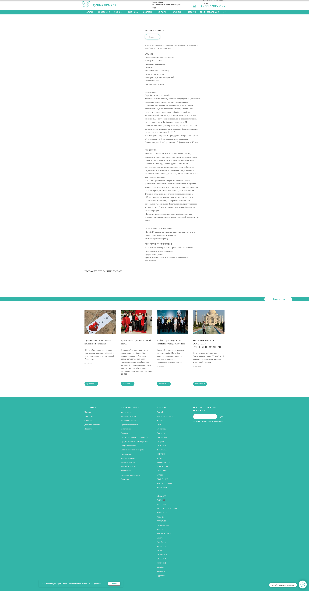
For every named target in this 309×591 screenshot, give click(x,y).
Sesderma (160, 420)
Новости (88, 429)
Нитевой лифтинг (128, 462)
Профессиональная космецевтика (134, 441)
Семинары (88, 420)
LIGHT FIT (161, 446)
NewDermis (161, 542)
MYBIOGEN (162, 513)
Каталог (87, 412)
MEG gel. (161, 517)
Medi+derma (162, 488)
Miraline (160, 529)
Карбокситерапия (128, 458)
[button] (210, 12)
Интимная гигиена (128, 467)
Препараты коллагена (130, 425)
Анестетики (126, 471)
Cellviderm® (162, 471)
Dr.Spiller (160, 441)
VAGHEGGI (162, 546)
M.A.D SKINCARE (165, 416)
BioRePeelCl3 (162, 479)
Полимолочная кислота (130, 475)
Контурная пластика (129, 420)
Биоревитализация (128, 416)
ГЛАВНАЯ (90, 407)
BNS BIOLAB (163, 525)
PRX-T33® (161, 504)
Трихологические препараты (132, 450)
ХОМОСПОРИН (164, 534)
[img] (194, 6)
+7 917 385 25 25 (214, 6)
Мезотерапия (126, 412)
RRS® (159, 550)
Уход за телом (126, 454)
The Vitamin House (164, 483)
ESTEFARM (162, 521)
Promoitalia (161, 429)
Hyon (159, 425)
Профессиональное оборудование (134, 437)
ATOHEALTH (163, 467)
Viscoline (160, 567)
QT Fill (160, 475)
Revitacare (161, 433)
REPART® (161, 496)
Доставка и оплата (92, 425)
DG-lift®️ (161, 500)
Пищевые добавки (128, 446)
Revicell (160, 412)
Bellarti (159, 538)
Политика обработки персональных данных (208, 421)
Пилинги (124, 433)
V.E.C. (159, 458)
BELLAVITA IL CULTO (167, 509)
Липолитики (126, 429)
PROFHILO (162, 563)
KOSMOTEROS (163, 462)
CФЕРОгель (162, 437)
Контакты (88, 416)
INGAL (160, 492)
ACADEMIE (162, 555)
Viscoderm (161, 571)
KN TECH (161, 454)
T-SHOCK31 (162, 450)
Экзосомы (125, 479)
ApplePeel (161, 575)
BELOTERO (162, 559)
